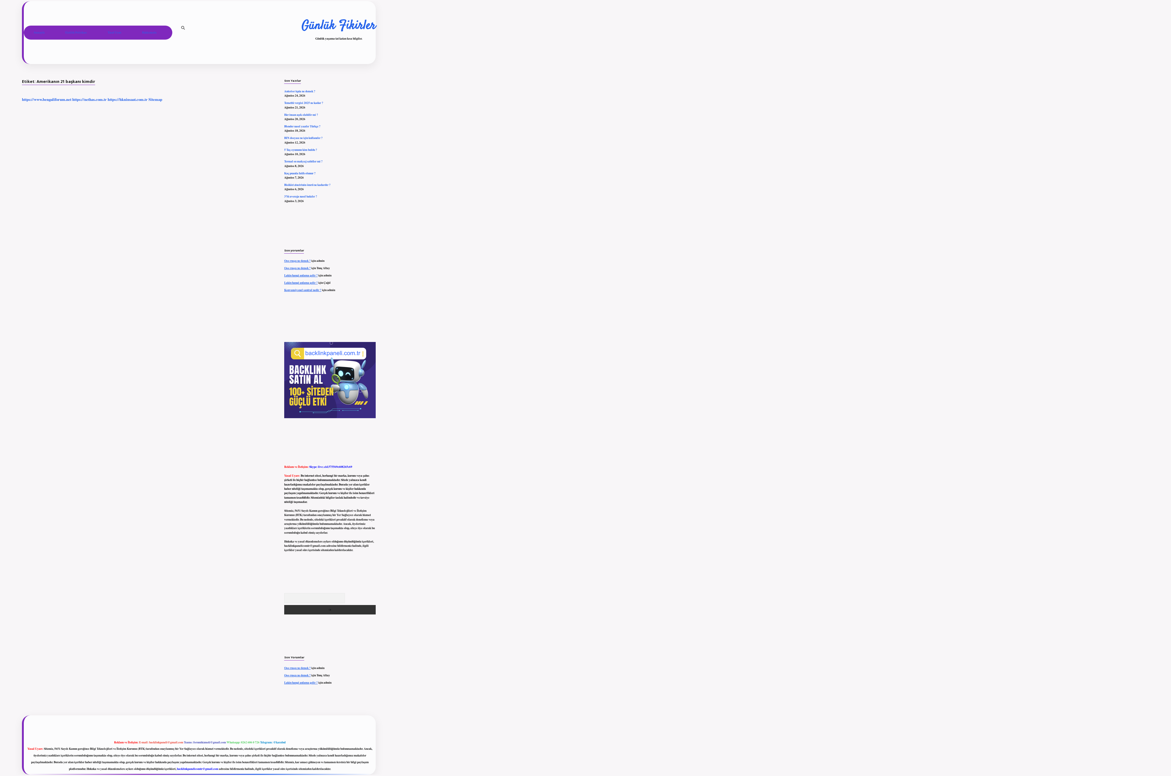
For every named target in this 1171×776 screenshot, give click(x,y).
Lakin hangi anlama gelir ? (301, 275)
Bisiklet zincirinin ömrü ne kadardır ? (307, 185)
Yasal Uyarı (114, 32)
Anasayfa (39, 32)
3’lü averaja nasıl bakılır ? (300, 196)
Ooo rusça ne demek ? (297, 260)
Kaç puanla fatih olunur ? (300, 173)
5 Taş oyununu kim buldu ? (300, 150)
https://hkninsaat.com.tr (128, 99)
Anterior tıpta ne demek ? (299, 91)
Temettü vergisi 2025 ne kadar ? (303, 103)
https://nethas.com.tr (89, 99)
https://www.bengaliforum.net (46, 99)
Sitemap (155, 99)
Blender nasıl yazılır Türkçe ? (302, 126)
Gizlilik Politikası (76, 32)
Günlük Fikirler (339, 26)
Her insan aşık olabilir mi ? (301, 114)
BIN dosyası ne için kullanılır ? (303, 138)
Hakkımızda (149, 32)
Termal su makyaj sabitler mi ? (303, 161)
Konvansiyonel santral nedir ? (302, 290)
